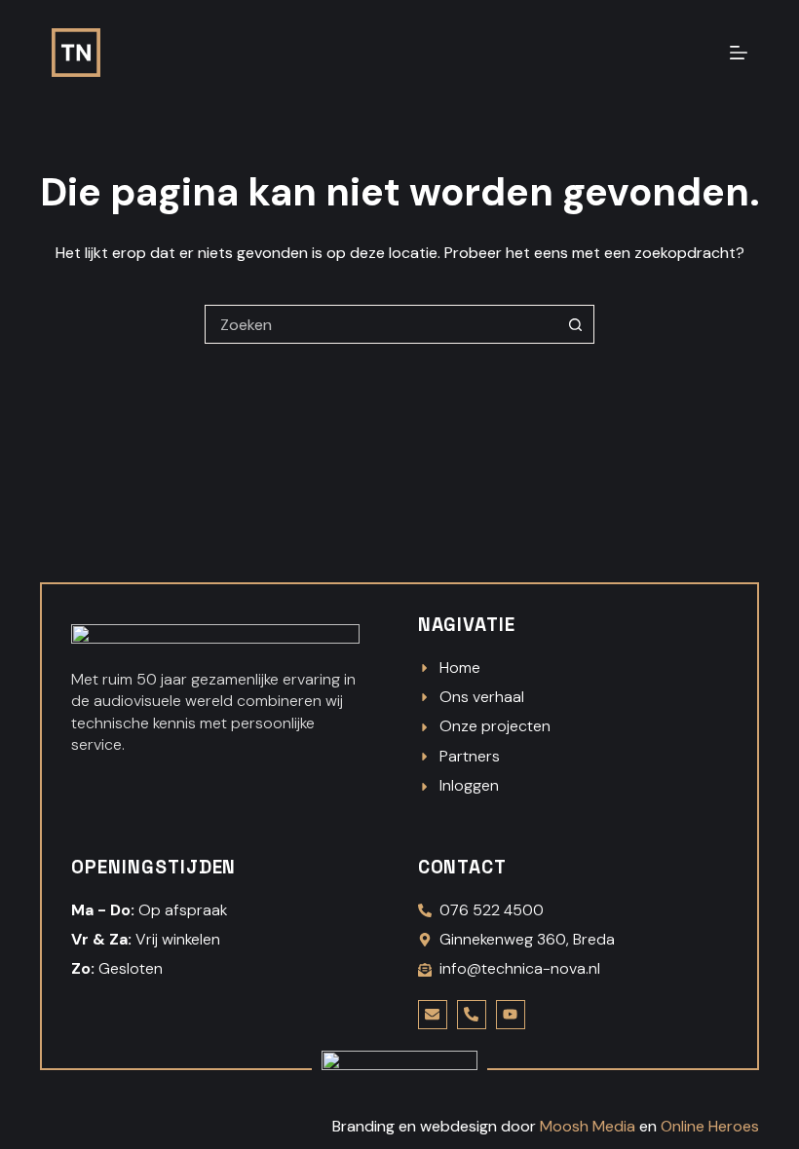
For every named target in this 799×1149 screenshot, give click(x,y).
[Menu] (738, 52)
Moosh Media (587, 1126)
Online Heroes (710, 1126)
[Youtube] (510, 1014)
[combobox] (381, 324)
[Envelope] (432, 1014)
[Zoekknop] (574, 324)
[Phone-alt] (471, 1014)
